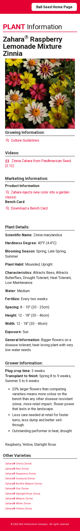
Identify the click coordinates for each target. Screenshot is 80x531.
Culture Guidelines (24, 140)
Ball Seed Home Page (54, 7)
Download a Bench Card (29, 208)
